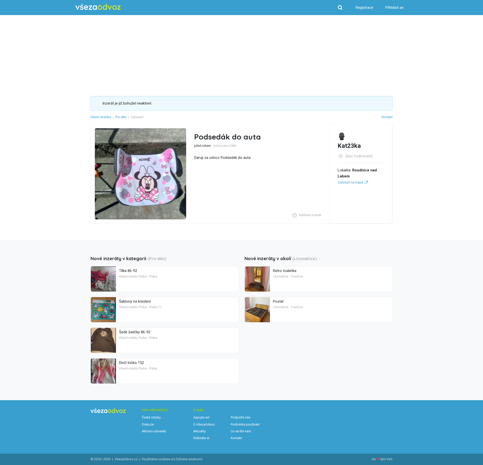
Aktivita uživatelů (154, 431)
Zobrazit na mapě (350, 182)
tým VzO (386, 459)
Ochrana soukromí (189, 459)
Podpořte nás (240, 417)
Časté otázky (151, 417)
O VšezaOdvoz (204, 424)
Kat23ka (349, 145)
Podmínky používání (245, 424)
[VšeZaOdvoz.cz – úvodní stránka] (98, 7)
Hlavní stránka (101, 117)
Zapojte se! (201, 417)
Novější (387, 117)
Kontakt (236, 438)
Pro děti (120, 117)
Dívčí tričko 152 (131, 362)
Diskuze (148, 424)
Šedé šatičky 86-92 (134, 332)
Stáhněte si (201, 438)
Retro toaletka (284, 270)
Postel (278, 301)
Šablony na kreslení (135, 301)
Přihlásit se (394, 7)
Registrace (364, 7)
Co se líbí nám (241, 431)
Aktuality (199, 431)
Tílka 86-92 (128, 270)
